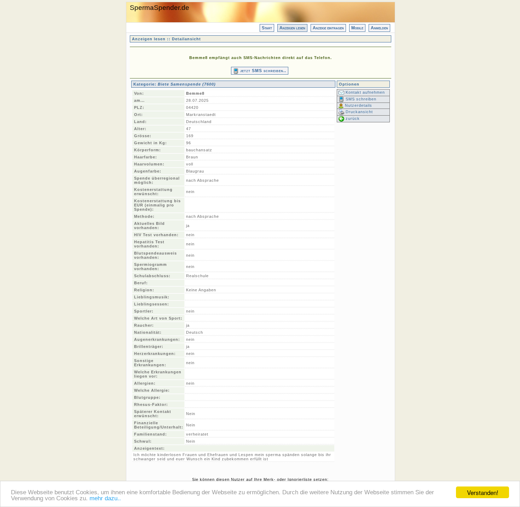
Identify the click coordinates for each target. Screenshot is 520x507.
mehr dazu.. (105, 498)
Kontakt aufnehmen (364, 92)
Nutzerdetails (357, 105)
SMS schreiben (360, 99)
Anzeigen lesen (292, 27)
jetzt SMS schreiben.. (262, 70)
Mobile (357, 27)
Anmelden (379, 27)
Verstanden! (482, 492)
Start (267, 27)
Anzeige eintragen (328, 27)
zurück (352, 118)
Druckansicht (358, 112)
